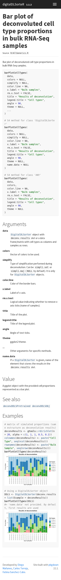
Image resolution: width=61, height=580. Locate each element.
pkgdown (53, 564)
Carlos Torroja (20, 568)
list (10, 497)
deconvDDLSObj (41, 406)
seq (16, 441)
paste (44, 438)
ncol (22, 441)
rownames (9, 444)
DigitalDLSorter (21, 234)
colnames (9, 438)
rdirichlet (45, 431)
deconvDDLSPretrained (16, 406)
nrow (24, 448)
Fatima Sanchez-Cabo (14, 572)
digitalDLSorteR (13, 4)
